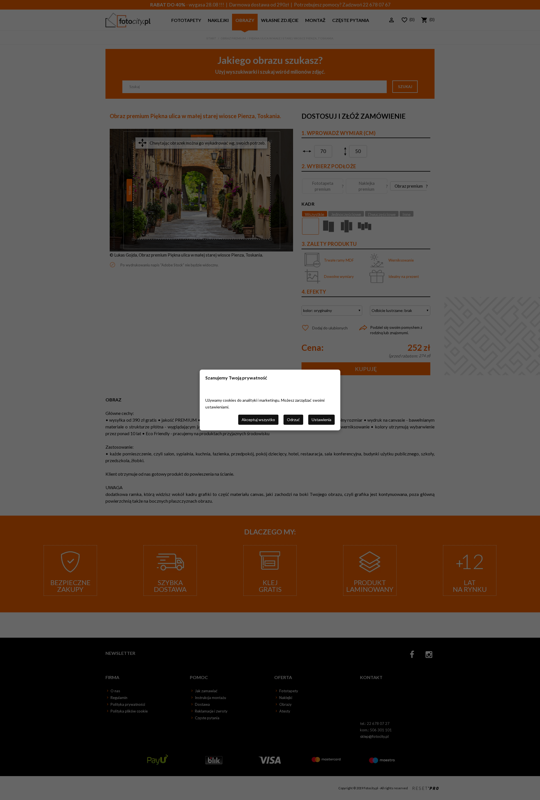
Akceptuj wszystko (258, 419)
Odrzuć (293, 419)
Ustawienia (321, 419)
